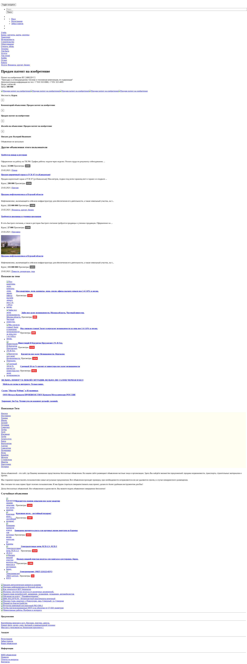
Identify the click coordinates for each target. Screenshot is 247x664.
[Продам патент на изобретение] (15, 91)
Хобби (4, 58)
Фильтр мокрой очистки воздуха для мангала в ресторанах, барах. (47, 559)
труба (3, 436)
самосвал (5, 427)
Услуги (4, 53)
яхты (3, 453)
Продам (15, 188)
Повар (14, 170)
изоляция (5, 434)
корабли (4, 455)
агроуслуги (6, 439)
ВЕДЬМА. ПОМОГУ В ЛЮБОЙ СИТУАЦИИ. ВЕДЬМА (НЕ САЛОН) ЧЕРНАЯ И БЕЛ (42, 380)
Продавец (16, 232)
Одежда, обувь (7, 46)
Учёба (3, 32)
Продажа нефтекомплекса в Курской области (22, 194)
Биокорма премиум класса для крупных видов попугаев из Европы (46, 530)
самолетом (6, 448)
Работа (4, 62)
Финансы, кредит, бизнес (19, 65)
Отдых (4, 60)
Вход (13, 19)
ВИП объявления (8, 655)
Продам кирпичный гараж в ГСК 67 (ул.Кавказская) (25, 175)
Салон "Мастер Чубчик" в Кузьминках (20, 390)
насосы (4, 413)
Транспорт (5, 37)
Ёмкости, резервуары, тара (23, 271)
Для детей (5, 56)
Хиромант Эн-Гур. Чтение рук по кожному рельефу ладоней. (30, 401)
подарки (5, 466)
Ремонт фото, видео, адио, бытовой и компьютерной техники (28, 625)
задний (4, 423)
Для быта (5, 51)
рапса (3, 441)
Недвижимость (7, 39)
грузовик (5, 425)
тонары (4, 418)
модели (4, 457)
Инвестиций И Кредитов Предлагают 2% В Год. (40, 343)
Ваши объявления (9, 643)
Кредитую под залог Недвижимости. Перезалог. (43, 354)
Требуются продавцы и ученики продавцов (21, 216)
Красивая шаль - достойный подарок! (33, 513)
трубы (4, 430)
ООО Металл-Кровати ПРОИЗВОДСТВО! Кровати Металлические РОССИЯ (39, 395)
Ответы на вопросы (9, 659)
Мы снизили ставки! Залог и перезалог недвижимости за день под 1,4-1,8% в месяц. (59, 328)
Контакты (5, 662)
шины (4, 420)
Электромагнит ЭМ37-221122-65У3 (36, 571)
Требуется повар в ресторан (14, 155)
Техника (4, 49)
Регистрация (16, 21)
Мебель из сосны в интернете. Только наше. (23, 384)
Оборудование (7, 44)
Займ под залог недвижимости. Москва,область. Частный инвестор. (52, 313)
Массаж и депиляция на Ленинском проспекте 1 (22, 627)
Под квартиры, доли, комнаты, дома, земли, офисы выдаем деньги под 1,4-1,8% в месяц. (57, 291)
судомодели (6, 460)
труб (3, 432)
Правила (5, 657)
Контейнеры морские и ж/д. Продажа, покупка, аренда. (25, 623)
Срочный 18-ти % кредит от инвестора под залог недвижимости (50, 366)
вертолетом (6, 443)
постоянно (6, 416)
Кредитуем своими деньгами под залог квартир (38, 501)
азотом (4, 446)
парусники (6, 464)
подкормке (6, 450)
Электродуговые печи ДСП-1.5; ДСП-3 (39, 546)
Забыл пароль (17, 23)
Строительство (7, 42)
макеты (4, 462)
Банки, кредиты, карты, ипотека (15, 35)
